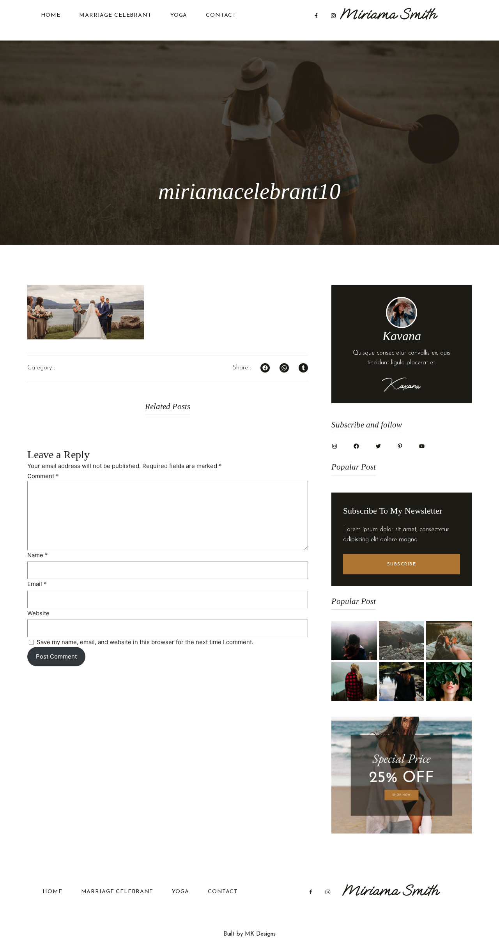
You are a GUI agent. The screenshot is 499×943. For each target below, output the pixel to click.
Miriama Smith (388, 13)
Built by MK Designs (249, 934)
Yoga (179, 15)
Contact (221, 15)
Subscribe (401, 564)
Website (38, 613)
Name (37, 555)
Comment (43, 476)
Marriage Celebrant (115, 15)
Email (37, 584)
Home (51, 15)
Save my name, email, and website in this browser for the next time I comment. (145, 642)
